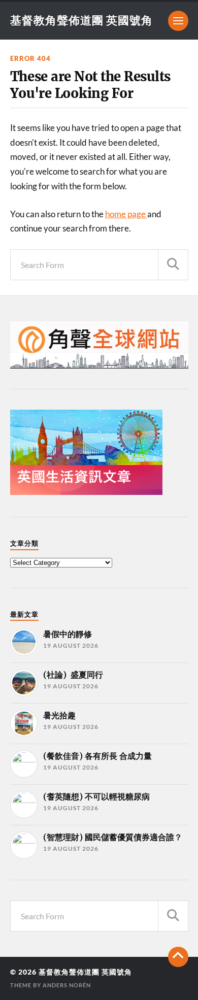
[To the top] (178, 957)
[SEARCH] (173, 264)
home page (126, 214)
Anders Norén (67, 985)
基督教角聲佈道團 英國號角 (81, 20)
